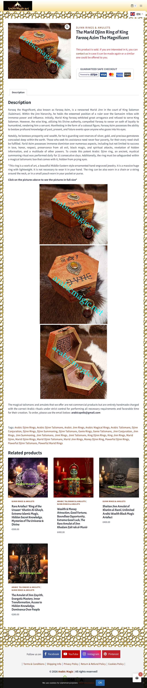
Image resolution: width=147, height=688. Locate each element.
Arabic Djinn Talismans (50, 427)
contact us (82, 53)
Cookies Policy (116, 664)
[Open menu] (141, 5)
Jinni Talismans (77, 435)
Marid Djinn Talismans (49, 439)
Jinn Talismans (44, 435)
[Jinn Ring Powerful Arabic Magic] (73, 214)
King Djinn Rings (97, 435)
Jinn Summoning (25, 435)
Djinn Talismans (68, 431)
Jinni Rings (61, 435)
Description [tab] (18, 92)
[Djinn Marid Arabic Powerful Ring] (73, 362)
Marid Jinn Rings (73, 439)
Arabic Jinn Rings (74, 427)
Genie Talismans (102, 431)
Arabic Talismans (120, 427)
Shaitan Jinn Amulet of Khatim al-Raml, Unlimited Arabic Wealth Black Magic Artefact (118, 511)
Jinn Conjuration (122, 431)
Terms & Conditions (33, 664)
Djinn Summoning (47, 431)
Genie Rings (85, 431)
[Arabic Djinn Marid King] (73, 284)
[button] (67, 26)
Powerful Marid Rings (50, 443)
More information (86, 683)
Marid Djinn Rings (25, 439)
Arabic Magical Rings (98, 427)
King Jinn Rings (116, 435)
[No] (143, 682)
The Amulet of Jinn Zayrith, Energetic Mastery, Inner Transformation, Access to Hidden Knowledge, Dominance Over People (27, 602)
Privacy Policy (71, 664)
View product (110, 530)
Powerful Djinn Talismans (22, 443)
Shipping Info (54, 664)
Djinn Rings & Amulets (93, 27)
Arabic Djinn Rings (25, 427)
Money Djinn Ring (94, 439)
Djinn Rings (29, 431)
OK (100, 682)
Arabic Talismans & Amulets (71, 501)
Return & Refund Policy (93, 664)
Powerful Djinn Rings (117, 439)
